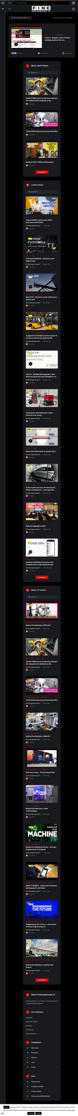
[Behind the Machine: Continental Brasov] (42, 948)
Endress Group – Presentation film (40, 772)
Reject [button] (6, 1107)
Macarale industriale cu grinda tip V (41, 451)
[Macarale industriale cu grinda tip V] (42, 437)
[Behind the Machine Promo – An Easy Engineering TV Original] (42, 832)
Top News (40, 294)
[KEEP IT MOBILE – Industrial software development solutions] (42, 871)
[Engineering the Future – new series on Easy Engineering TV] (42, 910)
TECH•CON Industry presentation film (41, 131)
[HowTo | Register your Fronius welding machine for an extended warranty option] (26, 37)
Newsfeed (34, 1048)
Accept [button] (38, 1113)
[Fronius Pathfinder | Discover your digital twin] (42, 244)
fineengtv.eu (30, 1029)
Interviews (34, 1052)
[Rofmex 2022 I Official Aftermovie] (42, 150)
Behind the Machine (32, 622)
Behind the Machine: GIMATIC (38, 736)
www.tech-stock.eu (32, 1021)
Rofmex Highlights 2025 (36, 526)
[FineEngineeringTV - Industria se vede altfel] (41, 9)
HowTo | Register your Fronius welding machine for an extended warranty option (57, 40)
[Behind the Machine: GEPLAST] (42, 611)
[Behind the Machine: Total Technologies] (42, 794)
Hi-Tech (44, 883)
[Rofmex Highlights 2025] (42, 511)
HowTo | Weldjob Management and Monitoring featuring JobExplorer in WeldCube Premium (41, 376)
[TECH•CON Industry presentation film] (42, 119)
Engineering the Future (34, 921)
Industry (29, 448)
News (47, 35)
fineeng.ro (29, 1025)
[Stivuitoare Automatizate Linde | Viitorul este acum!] (42, 398)
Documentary (45, 960)
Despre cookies (36, 1091)
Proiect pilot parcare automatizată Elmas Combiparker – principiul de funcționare (40, 489)
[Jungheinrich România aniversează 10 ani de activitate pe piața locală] (42, 321)
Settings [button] (31, 1113)
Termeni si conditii (37, 1086)
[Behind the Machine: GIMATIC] (42, 721)
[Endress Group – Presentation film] (42, 758)
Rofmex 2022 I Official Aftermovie (40, 162)
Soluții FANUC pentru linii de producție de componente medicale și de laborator (41, 100)
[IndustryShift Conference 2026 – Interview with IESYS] (42, 205)
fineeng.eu (29, 1017)
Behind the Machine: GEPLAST (38, 625)
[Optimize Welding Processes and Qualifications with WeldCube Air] (42, 548)
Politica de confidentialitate (40, 1096)
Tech (52, 35)
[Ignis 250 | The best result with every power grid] (42, 282)
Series (33, 1067)
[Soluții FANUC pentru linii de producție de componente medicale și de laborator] (42, 86)
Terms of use (35, 1081)
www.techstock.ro (31, 1033)
